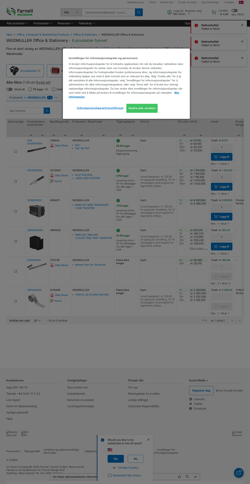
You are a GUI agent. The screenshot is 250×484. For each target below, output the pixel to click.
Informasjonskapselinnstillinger (100, 107)
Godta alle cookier (142, 108)
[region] (126, 83)
